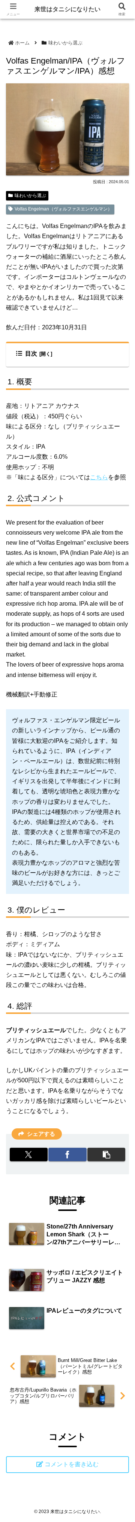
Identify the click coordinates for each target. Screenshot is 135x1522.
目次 (31, 353)
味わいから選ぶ (30, 195)
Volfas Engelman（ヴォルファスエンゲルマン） (63, 209)
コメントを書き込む (72, 1464)
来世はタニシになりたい (67, 9)
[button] (121, 1139)
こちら (99, 477)
